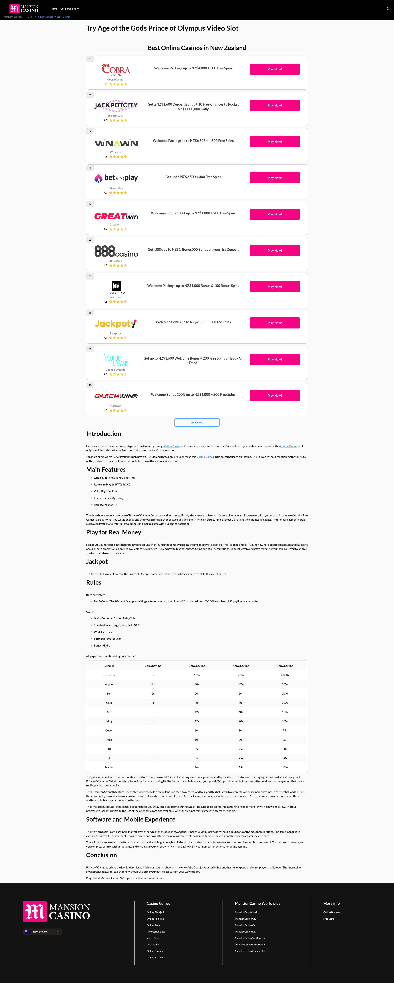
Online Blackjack (155, 912)
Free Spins (328, 918)
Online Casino (288, 446)
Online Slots (171, 446)
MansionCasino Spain (246, 912)
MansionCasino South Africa (250, 938)
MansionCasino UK (245, 918)
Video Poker (153, 938)
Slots (30, 16)
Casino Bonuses (331, 912)
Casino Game (205, 456)
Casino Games (158, 903)
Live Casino (153, 944)
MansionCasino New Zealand (250, 944)
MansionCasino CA (245, 925)
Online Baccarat (155, 950)
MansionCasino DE (245, 931)
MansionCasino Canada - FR (250, 950)
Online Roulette (155, 918)
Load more (197, 422)
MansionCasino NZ (13, 16)
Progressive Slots (156, 931)
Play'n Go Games (156, 957)
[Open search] (387, 8)
